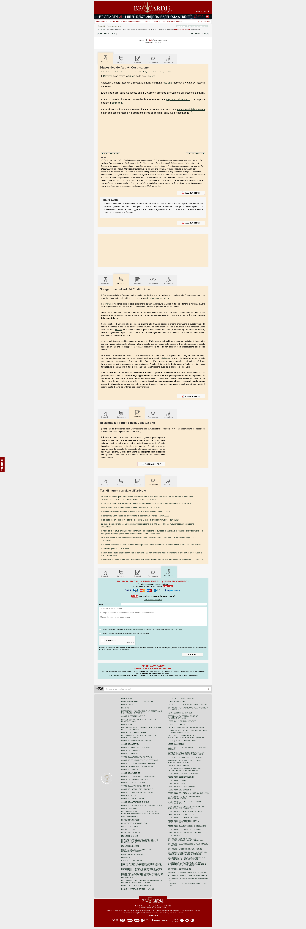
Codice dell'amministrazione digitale (137, 792)
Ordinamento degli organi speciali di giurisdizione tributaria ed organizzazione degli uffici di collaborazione (187, 864)
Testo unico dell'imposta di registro (184, 832)
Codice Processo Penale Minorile (136, 741)
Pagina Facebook (182, 919)
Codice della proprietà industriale (137, 789)
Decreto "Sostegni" (130, 826)
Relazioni (137, 62)
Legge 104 (125, 857)
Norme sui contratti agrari (180, 713)
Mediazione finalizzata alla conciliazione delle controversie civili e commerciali (186, 753)
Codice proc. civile (117, 22)
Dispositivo (105, 283)
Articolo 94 (196, 29)
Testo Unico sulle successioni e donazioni (187, 826)
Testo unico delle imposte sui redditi (184, 829)
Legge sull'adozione (130, 846)
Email (101, 604)
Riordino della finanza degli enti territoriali (188, 872)
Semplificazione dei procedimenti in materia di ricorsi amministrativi (187, 732)
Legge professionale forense (181, 698)
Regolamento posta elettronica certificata (187, 875)
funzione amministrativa (158, 298)
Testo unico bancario (177, 780)
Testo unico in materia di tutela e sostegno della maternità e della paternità (187, 769)
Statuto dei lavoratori (131, 861)
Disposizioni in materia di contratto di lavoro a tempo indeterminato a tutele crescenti (141, 870)
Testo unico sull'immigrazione (181, 787)
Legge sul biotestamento (132, 854)
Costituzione (168, 22)
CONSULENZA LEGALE (198, 26)
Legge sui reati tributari (179, 765)
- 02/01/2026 (115, 548)
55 (174, 209)
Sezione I (178, 29)
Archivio (180, 913)
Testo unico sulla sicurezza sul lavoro (185, 811)
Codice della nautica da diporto (135, 786)
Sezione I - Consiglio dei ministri (162, 72)
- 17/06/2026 (152, 559)
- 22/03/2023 (140, 520)
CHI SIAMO (181, 26)
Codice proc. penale (151, 22)
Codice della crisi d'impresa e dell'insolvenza (141, 805)
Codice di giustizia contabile (134, 783)
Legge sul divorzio (129, 836)
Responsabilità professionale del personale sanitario (183, 717)
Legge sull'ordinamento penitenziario (185, 757)
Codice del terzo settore (132, 799)
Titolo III (157, 29)
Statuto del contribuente (179, 869)
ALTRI (178, 22)
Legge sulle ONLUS (176, 744)
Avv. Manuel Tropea (160, 907)
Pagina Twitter (187, 919)
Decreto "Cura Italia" (130, 833)
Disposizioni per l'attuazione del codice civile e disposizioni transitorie (141, 712)
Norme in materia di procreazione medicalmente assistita (136, 850)
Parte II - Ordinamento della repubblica (126, 72)
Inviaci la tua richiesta (116, 675)
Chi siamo (173, 913)
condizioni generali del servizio (135, 629)
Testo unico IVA (174, 836)
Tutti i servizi (203, 22)
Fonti (107, 29)
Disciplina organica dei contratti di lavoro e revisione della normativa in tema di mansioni (141, 865)
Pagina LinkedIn (192, 919)
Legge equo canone (176, 724)
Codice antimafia (128, 796)
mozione (167, 82)
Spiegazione (121, 62)
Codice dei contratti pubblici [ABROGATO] (139, 763)
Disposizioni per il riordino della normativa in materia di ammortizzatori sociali (141, 882)
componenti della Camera (191, 109)
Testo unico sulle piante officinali (183, 818)
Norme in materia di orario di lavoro (137, 889)
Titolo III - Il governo (145, 72)
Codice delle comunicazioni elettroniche (139, 776)
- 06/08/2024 (151, 544)
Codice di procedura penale (133, 733)
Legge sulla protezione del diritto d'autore (188, 705)
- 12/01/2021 (137, 512)
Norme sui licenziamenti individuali (136, 886)
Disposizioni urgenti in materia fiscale (185, 849)
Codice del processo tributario (135, 747)
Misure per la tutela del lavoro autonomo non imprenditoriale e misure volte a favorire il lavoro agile (142, 876)
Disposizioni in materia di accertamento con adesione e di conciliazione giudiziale (187, 853)
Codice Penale (134, 22)
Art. (107, 34)
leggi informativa (176, 629)
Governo (107, 76)
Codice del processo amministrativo (137, 767)
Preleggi (125, 708)
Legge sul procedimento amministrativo (186, 728)
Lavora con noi (153, 915)
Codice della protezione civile (135, 802)
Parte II (135, 29)
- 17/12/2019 (130, 507)
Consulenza (168, 62)
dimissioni (117, 102)
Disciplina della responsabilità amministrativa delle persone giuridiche (186, 737)
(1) (191, 112)
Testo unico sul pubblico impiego (183, 774)
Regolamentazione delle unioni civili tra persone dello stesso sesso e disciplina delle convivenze (139, 841)
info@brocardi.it (139, 913)
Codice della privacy (130, 750)
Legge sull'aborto (129, 817)
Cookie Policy (164, 913)
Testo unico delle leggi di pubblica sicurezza (188, 793)
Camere (150, 76)
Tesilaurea (153, 62)
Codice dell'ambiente (130, 773)
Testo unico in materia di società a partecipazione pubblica (183, 822)
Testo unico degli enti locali (181, 777)
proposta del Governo (178, 99)
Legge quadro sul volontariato (182, 741)
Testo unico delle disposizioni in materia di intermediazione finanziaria (187, 807)
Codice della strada (130, 744)
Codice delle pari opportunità (134, 779)
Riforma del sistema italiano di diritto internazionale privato (185, 761)
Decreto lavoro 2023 (130, 820)
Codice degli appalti (130, 808)
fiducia (131, 76)
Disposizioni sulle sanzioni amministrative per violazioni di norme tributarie (186, 858)
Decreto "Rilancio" (129, 830)
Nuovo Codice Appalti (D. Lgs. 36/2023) (137, 701)
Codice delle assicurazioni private (136, 757)
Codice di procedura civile (133, 716)
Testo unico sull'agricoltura (181, 815)
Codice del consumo (130, 754)
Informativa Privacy (152, 913)
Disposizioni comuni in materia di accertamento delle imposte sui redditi (186, 840)
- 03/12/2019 (146, 503)
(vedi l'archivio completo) (153, 600)
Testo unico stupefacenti (179, 790)
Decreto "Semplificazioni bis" (134, 823)
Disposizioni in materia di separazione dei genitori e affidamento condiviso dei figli (140, 812)
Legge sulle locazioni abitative (182, 721)
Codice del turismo (129, 770)
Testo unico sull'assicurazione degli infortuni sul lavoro (184, 797)
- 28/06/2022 (135, 516)
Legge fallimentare (176, 701)
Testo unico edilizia (176, 783)
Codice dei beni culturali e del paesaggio (139, 760)
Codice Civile (101, 22)
